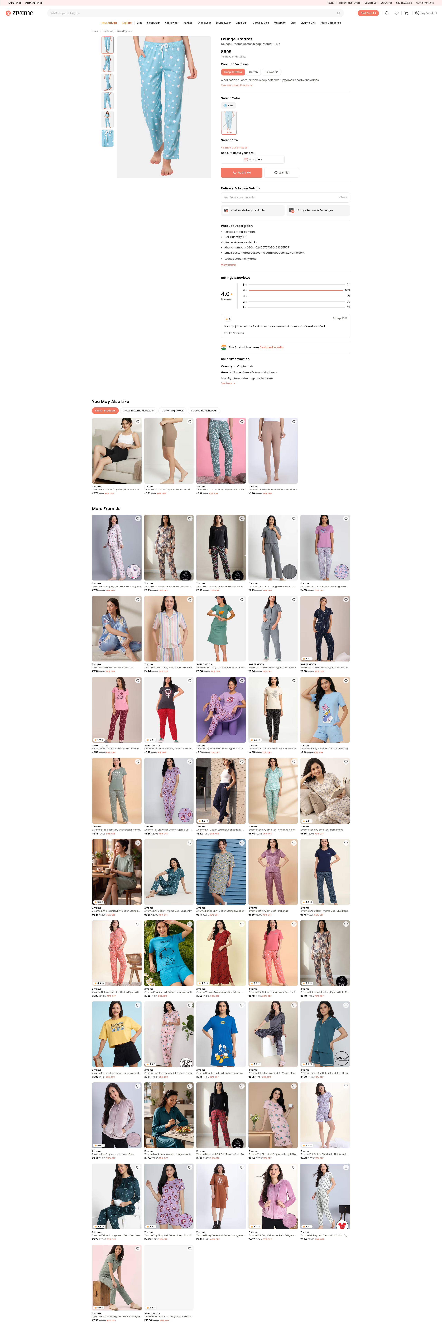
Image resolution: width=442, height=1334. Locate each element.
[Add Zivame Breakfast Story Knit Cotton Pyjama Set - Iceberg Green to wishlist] (138, 762)
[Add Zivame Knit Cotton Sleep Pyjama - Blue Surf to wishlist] (242, 421)
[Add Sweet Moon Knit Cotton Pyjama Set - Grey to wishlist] (294, 599)
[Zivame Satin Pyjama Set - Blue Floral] (117, 629)
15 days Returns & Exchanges (315, 210)
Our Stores (386, 3)
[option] (108, 45)
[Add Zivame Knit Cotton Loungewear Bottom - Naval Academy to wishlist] (242, 762)
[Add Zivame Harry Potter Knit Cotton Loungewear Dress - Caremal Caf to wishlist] (242, 1167)
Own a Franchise (425, 3)
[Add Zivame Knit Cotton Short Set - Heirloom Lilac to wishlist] (346, 1086)
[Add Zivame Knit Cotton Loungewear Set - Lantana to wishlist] (294, 924)
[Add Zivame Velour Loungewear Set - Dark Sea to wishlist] (138, 1167)
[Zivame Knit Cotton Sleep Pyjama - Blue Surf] (221, 451)
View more (228, 265)
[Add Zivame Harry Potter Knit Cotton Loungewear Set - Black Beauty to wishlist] (346, 1329)
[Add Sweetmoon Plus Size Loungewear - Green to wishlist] (190, 1248)
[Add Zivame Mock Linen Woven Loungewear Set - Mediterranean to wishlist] (190, 1086)
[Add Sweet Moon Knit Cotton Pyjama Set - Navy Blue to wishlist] (346, 599)
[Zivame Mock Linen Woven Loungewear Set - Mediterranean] (169, 1115)
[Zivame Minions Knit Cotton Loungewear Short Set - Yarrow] (117, 1034)
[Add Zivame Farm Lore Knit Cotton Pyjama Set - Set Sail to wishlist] (346, 1248)
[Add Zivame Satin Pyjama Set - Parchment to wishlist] (346, 762)
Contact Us (370, 3)
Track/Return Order (349, 3)
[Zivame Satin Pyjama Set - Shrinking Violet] (273, 791)
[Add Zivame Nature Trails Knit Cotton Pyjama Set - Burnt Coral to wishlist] (138, 924)
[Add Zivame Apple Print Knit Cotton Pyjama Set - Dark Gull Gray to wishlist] (138, 1329)
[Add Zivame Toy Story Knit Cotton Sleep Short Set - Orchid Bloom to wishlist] (190, 1167)
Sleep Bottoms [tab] (233, 72)
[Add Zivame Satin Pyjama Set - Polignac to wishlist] (294, 843)
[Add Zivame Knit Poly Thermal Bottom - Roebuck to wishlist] (294, 421)
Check (343, 197)
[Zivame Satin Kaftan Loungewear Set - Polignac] (221, 1278)
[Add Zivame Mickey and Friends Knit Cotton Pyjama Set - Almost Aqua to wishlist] (346, 1167)
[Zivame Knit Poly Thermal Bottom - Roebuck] (273, 451)
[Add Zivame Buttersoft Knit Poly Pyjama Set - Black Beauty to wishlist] (242, 518)
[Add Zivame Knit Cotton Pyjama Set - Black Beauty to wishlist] (294, 680)
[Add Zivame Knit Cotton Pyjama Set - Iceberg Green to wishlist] (138, 1248)
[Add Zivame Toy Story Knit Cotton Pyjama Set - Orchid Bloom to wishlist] (242, 680)
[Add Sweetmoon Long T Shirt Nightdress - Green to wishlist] (242, 599)
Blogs (331, 3)
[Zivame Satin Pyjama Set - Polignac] (273, 872)
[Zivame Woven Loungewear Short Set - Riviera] (169, 629)
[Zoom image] (164, 107)
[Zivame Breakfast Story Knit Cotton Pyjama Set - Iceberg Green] (117, 791)
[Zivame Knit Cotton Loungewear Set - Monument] (273, 547)
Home (95, 31)
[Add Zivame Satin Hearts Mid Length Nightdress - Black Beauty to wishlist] (190, 1329)
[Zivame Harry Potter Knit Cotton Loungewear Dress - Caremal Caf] (221, 1196)
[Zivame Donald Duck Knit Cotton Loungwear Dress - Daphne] (221, 1034)
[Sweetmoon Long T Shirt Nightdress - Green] (221, 629)
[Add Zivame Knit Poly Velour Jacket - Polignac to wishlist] (294, 1167)
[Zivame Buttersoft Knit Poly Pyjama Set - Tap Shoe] (221, 1115)
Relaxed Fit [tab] (271, 72)
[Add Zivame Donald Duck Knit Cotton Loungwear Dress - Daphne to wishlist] (242, 1005)
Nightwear (108, 31)
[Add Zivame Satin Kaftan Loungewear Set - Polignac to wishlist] (242, 1248)
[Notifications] (387, 13)
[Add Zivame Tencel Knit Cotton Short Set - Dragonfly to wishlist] (346, 1005)
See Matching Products (236, 85)
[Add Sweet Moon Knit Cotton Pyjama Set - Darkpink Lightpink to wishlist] (138, 680)
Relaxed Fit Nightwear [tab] (204, 410)
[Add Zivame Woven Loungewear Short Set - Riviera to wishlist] (190, 599)
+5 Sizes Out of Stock (234, 147)
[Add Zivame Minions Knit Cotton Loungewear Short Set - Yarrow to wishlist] (138, 1005)
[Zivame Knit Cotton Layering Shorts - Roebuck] (169, 451)
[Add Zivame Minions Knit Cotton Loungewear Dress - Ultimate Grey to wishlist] (242, 843)
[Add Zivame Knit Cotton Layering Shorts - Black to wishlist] (138, 421)
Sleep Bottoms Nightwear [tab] (138, 410)
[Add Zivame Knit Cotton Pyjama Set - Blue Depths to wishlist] (346, 843)
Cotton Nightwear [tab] (172, 410)
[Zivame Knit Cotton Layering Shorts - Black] (117, 451)
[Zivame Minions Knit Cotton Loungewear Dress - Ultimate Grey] (221, 872)
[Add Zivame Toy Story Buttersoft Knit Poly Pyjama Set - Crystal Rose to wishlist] (190, 1005)
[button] (338, 13)
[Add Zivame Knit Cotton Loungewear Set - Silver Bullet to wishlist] (294, 1248)
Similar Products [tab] (105, 410)
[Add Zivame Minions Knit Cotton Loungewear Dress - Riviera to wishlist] (242, 1329)
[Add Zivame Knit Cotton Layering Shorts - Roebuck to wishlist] (190, 421)
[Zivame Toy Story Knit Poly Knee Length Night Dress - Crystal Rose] (273, 1115)
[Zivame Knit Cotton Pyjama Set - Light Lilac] (325, 547)
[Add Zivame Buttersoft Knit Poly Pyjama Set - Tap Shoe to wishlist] (242, 1086)
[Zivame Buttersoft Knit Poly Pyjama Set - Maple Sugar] (169, 547)
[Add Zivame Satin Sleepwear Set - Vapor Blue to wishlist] (294, 1005)
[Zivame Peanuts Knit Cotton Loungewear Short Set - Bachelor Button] (169, 953)
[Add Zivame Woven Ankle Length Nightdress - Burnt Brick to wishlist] (242, 924)
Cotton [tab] (253, 72)
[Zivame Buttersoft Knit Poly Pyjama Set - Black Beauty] (221, 547)
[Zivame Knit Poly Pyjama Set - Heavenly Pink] (117, 547)
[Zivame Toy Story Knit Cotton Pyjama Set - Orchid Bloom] (221, 710)
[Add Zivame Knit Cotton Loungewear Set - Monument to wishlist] (294, 518)
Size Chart (255, 159)
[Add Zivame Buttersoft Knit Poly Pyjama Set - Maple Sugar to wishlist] (190, 518)
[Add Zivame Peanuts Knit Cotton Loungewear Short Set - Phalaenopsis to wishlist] (294, 1329)
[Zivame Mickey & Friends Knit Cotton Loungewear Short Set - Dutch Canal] (325, 710)
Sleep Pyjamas (124, 31)
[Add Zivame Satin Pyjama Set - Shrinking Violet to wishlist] (294, 762)
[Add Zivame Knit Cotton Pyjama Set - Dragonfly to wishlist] (190, 843)
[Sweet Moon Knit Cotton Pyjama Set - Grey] (273, 629)
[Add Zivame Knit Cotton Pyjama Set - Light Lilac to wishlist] (346, 518)
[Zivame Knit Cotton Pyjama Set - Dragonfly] (169, 872)
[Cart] (407, 13)
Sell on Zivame (404, 3)
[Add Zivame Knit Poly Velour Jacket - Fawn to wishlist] (138, 1086)
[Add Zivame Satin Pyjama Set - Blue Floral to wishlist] (138, 599)
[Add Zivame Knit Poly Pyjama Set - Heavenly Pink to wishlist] (138, 518)
